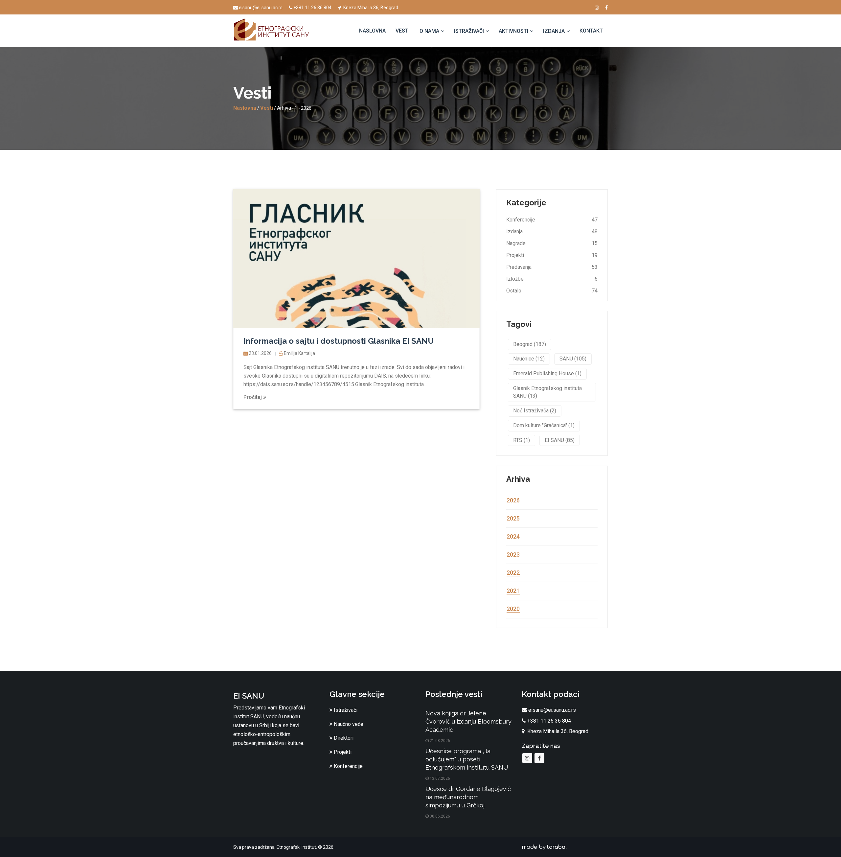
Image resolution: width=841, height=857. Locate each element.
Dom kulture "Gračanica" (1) (544, 425)
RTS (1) (521, 440)
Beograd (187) (529, 344)
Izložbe (515, 279)
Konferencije (520, 220)
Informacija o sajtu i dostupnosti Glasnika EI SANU (338, 341)
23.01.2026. (261, 353)
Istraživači (344, 710)
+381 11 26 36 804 (312, 7)
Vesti (403, 31)
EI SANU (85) (560, 440)
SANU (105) (572, 359)
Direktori (342, 738)
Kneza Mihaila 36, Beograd (370, 7)
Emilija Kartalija (299, 353)
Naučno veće (347, 724)
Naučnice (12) (529, 359)
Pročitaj (253, 397)
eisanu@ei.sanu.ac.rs (261, 7)
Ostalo (513, 291)
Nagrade (516, 243)
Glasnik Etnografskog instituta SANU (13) (547, 392)
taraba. (557, 847)
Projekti (515, 255)
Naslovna (372, 31)
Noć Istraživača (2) (534, 410)
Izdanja (514, 231)
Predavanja (519, 267)
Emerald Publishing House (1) (547, 373)
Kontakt (591, 31)
